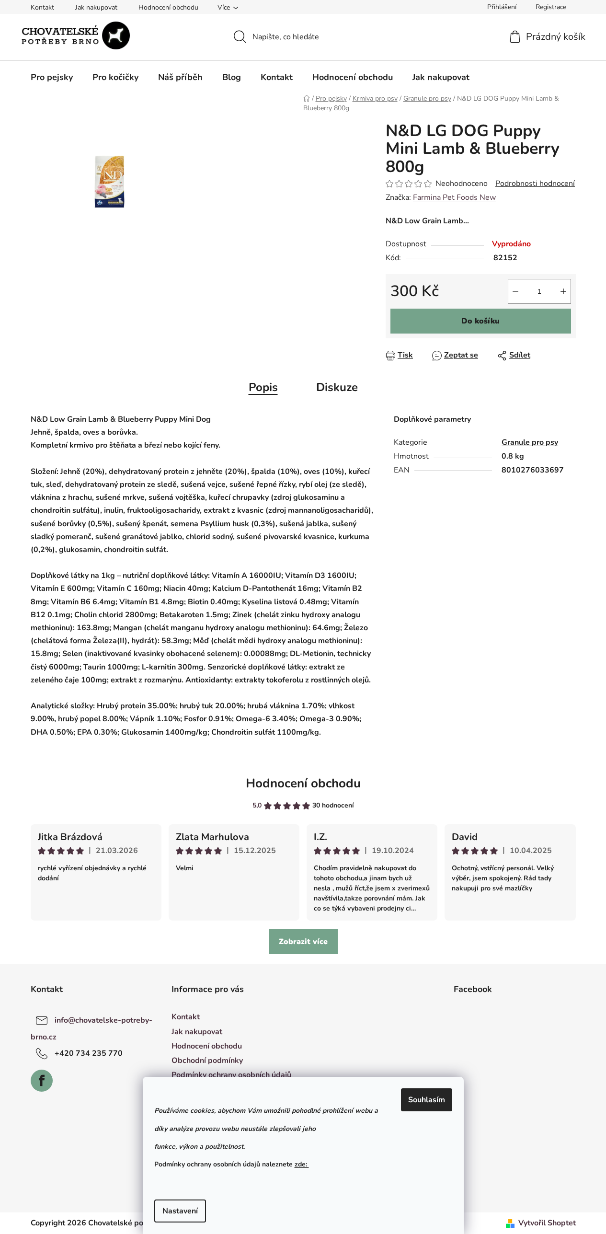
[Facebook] (42, 1081)
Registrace (551, 7)
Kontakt (42, 7)
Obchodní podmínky (207, 1060)
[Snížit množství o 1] (515, 291)
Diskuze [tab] (337, 387)
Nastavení (180, 1211)
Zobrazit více (303, 941)
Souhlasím (426, 1100)
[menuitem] (51, 77)
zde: (302, 1164)
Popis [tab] (263, 387)
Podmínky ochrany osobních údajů (231, 1075)
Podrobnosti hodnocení (535, 183)
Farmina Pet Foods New (454, 197)
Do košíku (480, 321)
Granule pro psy (530, 442)
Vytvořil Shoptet (547, 1223)
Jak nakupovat (96, 7)
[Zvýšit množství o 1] (563, 291)
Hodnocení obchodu (168, 7)
